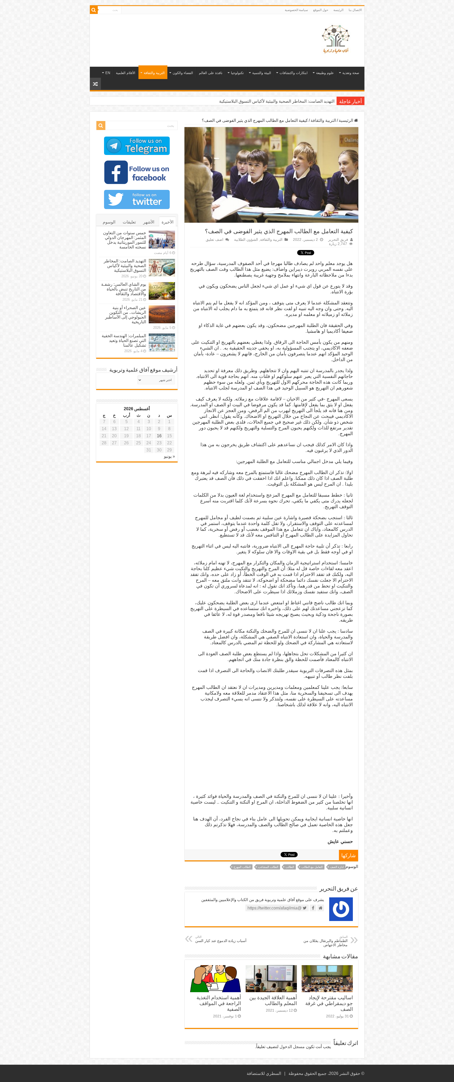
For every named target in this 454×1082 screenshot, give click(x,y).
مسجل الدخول (292, 1046)
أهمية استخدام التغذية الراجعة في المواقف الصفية (219, 1003)
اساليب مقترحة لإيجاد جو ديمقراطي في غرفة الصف (329, 1003)
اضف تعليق (214, 240)
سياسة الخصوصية (296, 10)
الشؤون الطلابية (246, 240)
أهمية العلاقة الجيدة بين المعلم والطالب (273, 1000)
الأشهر (148, 222)
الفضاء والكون (183, 73)
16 (159, 436)
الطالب (290, 866)
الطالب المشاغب (268, 866)
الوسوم (109, 222)
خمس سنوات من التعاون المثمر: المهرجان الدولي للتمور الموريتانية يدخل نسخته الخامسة (124, 240)
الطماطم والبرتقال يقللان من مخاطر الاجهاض (325, 941)
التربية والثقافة (154, 73)
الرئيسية (346, 120)
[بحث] (94, 10)
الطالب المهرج (242, 866)
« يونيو (169, 456)
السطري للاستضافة (264, 1073)
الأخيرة (167, 222)
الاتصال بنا (355, 10)
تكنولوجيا (237, 73)
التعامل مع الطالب (312, 866)
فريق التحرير (338, 240)
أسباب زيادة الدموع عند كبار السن (220, 939)
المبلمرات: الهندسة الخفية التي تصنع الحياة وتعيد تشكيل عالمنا (124, 340)
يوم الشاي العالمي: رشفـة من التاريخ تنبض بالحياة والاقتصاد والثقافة (276, 101)
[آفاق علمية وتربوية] (336, 39)
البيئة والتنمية (261, 73)
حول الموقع (320, 10)
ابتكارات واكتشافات (294, 73)
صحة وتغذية (350, 73)
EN (107, 73)
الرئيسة (338, 10)
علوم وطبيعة (325, 73)
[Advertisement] (189, 31)
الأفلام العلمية (125, 73)
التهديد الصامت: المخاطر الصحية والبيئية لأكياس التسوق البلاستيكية (125, 266)
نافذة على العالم (211, 73)
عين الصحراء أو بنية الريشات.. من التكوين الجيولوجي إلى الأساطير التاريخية (125, 314)
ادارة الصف (337, 866)
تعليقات (129, 222)
